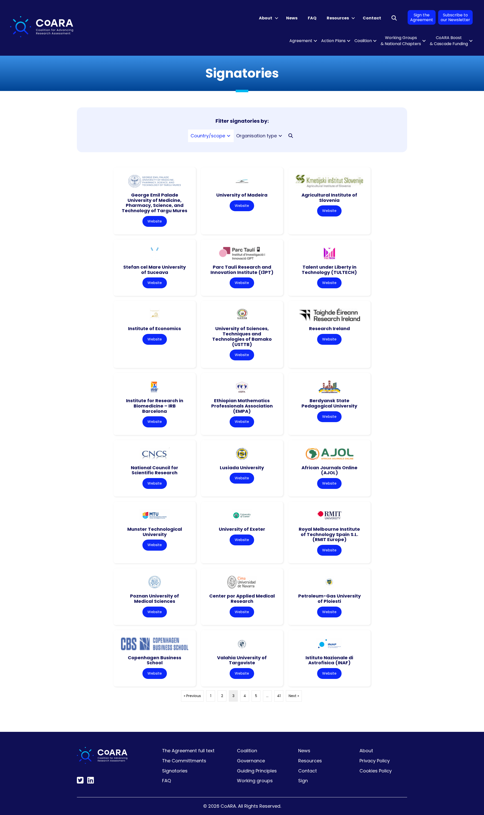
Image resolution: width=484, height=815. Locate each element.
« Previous (192, 695)
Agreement (300, 41)
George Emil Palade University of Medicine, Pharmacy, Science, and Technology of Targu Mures (154, 203)
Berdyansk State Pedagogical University (329, 403)
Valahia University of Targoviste (242, 660)
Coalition (363, 41)
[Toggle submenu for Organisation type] (280, 136)
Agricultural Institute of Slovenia (329, 197)
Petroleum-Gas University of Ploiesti (329, 598)
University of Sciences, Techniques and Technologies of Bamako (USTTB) (242, 336)
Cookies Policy (375, 771)
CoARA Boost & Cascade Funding (449, 41)
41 (279, 695)
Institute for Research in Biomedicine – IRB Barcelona (154, 405)
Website (154, 221)
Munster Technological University (154, 532)
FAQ (312, 18)
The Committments (184, 761)
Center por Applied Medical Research (242, 598)
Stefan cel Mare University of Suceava (154, 269)
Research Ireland (329, 328)
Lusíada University (242, 467)
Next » (294, 695)
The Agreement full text (188, 750)
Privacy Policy (374, 761)
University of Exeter (242, 529)
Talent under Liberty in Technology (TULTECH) (329, 269)
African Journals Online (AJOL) (329, 470)
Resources (338, 18)
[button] (276, 18)
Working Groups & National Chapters (401, 41)
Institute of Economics (154, 328)
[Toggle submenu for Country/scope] (229, 136)
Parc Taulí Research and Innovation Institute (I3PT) (242, 269)
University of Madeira (241, 195)
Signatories (175, 771)
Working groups (255, 780)
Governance (251, 761)
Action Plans (333, 41)
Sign (303, 780)
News (291, 18)
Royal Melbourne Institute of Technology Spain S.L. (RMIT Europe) (329, 534)
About (265, 18)
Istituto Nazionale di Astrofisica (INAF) (329, 660)
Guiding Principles (257, 771)
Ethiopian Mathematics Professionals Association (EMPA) (242, 405)
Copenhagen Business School (154, 660)
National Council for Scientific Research (154, 470)
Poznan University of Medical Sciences (154, 598)
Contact (372, 18)
